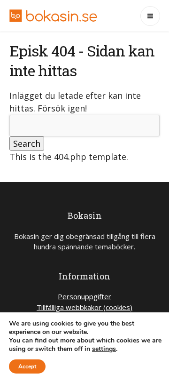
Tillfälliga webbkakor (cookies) (84, 307)
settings (104, 349)
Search (26, 143)
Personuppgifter (84, 296)
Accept (27, 366)
